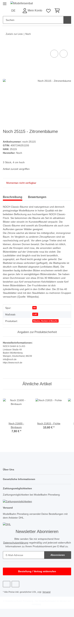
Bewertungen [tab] (37, 197)
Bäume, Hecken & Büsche (45, 321)
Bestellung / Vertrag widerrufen (37, 571)
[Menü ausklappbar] (4, 2)
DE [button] (13, 10)
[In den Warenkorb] (6, 45)
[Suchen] (67, 20)
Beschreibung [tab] (12, 197)
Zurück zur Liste (14, 34)
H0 (34, 308)
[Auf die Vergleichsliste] (54, 54)
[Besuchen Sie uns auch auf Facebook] (6, 584)
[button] (32, 10)
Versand (46, 592)
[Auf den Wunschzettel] (64, 54)
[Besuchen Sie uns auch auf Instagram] (15, 584)
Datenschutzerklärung (15, 542)
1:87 (35, 314)
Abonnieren (57, 554)
